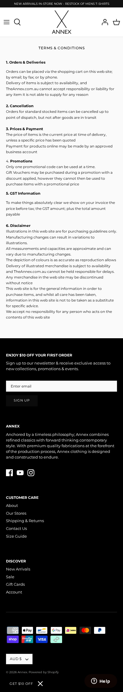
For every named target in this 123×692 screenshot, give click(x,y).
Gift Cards (15, 584)
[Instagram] (30, 472)
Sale (10, 576)
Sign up (22, 400)
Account (14, 592)
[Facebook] (9, 472)
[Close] (40, 683)
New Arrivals (18, 569)
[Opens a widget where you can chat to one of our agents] (100, 681)
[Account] (103, 22)
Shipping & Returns (25, 520)
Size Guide (16, 536)
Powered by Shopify (44, 672)
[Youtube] (20, 472)
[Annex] (61, 22)
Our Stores (16, 513)
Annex (22, 672)
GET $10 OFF (21, 684)
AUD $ (15, 658)
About (12, 505)
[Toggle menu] (6, 22)
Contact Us (16, 528)
